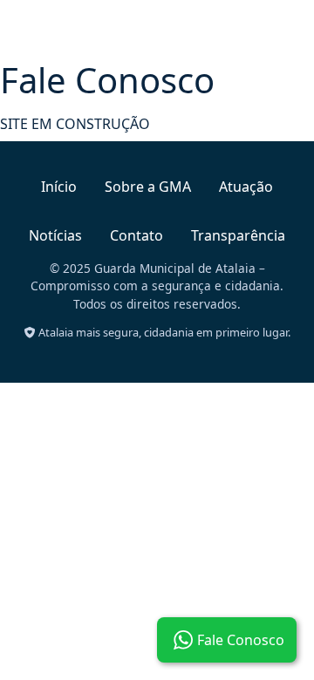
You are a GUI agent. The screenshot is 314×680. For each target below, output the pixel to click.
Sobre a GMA (148, 186)
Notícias (55, 235)
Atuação (246, 186)
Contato (136, 235)
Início (59, 186)
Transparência (238, 235)
